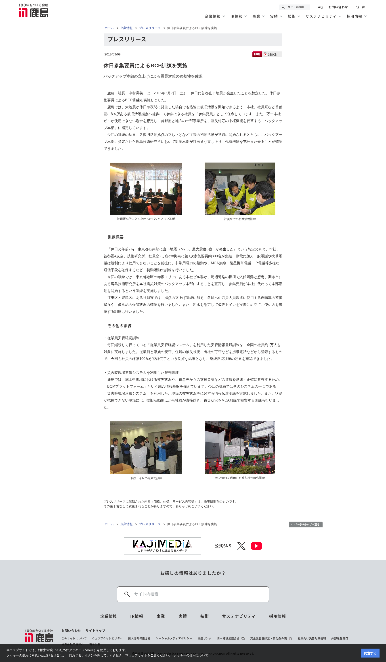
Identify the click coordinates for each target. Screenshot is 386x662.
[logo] (39, 637)
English (359, 7)
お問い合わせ (338, 7)
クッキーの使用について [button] (191, 655)
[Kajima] (34, 10)
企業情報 (126, 28)
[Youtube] (256, 546)
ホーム (109, 28)
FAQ (320, 7)
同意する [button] (370, 653)
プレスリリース (150, 28)
